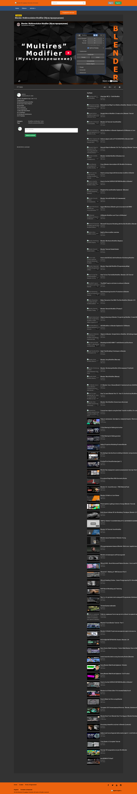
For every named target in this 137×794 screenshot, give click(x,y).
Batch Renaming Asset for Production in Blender (114, 291)
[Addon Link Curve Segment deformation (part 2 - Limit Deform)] (93, 735)
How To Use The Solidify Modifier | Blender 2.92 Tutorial (116, 274)
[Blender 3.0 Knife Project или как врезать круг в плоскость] (93, 633)
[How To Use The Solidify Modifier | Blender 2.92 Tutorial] (93, 276)
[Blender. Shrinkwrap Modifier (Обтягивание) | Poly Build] (93, 370)
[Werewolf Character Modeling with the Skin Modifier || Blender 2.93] (93, 225)
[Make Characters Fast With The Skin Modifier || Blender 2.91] (93, 302)
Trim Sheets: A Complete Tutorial (110, 741)
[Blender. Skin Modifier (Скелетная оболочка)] (93, 403)
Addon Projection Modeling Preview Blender (113, 444)
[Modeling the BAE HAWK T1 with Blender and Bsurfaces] (93, 344)
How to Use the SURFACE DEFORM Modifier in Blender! (116, 181)
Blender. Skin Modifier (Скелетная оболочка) (114, 402)
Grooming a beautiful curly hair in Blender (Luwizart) (115, 724)
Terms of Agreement (30, 784)
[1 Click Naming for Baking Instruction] (93, 430)
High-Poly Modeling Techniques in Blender (113, 351)
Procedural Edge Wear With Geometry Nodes (113, 478)
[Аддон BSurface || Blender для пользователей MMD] (93, 208)
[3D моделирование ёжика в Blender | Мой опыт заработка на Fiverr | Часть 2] (93, 549)
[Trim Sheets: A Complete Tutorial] (93, 744)
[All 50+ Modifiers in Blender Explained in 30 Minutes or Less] (93, 132)
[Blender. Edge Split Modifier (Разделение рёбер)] (93, 268)
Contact (21, 784)
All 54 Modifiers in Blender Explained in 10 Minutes (115, 325)
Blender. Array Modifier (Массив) (110, 359)
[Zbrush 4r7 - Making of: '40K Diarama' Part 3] (93, 574)
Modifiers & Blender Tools (36, 121)
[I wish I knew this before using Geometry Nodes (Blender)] (93, 659)
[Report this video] (119, 87)
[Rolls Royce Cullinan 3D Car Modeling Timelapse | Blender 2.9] (93, 515)
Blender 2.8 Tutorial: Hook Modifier (110, 122)
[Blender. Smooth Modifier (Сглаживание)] (93, 200)
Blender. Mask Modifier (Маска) (109, 376)
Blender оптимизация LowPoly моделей (112, 555)
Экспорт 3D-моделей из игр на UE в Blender (113, 750)
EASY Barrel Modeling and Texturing (111, 588)
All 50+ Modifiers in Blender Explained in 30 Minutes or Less (117, 130)
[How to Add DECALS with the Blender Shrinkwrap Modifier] (93, 260)
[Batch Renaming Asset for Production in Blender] (93, 293)
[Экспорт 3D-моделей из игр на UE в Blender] (93, 752)
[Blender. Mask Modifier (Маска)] (93, 377)
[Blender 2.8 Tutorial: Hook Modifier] (93, 123)
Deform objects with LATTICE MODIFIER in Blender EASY (116, 139)
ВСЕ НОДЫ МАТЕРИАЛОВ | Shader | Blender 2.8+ (114, 639)
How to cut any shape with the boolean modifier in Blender (117, 173)
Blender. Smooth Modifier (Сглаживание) (112, 198)
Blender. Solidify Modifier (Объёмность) (112, 156)
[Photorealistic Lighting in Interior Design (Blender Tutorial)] (93, 506)
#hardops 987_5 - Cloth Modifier (110, 96)
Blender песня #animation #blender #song (113, 538)
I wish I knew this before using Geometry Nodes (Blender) (117, 656)
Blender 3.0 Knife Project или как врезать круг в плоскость (118, 631)
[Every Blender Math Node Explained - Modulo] (93, 667)
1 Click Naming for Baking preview (110, 436)
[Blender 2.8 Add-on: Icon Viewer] (93, 498)
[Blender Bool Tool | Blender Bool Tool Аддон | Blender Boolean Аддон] (93, 718)
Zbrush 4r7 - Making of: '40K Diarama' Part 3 (113, 572)
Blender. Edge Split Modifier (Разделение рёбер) (114, 266)
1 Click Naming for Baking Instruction (111, 427)
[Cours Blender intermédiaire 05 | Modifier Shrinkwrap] (93, 166)
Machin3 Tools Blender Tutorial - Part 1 (112, 622)
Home (17, 8)
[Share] (114, 87)
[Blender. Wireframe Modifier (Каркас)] (93, 241)
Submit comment (30, 135)
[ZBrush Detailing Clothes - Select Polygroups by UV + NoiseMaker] (93, 583)
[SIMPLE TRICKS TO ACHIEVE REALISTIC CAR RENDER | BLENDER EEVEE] (93, 523)
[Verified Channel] (26, 94)
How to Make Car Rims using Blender (111, 699)
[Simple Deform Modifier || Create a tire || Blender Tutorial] (93, 115)
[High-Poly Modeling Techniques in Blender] (93, 352)
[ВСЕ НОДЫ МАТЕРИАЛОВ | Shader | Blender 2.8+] (93, 642)
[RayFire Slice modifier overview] (93, 233)
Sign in (111, 3)
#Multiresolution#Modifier (36, 123)
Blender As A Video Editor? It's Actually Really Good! (115, 690)
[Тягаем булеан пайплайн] (93, 608)
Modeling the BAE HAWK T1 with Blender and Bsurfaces (116, 342)
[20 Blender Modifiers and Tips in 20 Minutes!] (93, 217)
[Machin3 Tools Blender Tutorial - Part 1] (93, 625)
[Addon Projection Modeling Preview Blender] (93, 447)
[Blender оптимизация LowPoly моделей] (93, 557)
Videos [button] (24, 8)
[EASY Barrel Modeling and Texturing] (93, 591)
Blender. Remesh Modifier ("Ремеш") (111, 308)
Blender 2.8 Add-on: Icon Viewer (109, 495)
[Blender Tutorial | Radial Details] (93, 250)
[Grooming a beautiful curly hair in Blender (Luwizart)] (93, 727)
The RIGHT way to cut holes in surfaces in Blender (114, 283)
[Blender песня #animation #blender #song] (93, 540)
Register (118, 3)
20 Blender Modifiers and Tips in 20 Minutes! (113, 215)
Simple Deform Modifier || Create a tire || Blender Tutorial (116, 113)
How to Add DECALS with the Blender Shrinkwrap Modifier (117, 257)
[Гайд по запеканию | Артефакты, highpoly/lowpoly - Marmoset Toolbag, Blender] (93, 421)
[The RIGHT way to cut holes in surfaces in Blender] (93, 285)
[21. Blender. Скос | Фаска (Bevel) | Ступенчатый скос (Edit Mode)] (93, 387)
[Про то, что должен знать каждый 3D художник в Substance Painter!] (93, 599)
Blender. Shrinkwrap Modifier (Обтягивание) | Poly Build (116, 368)
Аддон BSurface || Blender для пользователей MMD (116, 207)
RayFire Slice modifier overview (109, 232)
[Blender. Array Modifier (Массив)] (93, 360)
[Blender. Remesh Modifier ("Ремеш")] (93, 309)
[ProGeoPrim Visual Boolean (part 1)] (93, 464)
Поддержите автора (68, 12)
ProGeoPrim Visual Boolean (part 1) (111, 461)
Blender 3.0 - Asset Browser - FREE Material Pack (114, 487)
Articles (32, 8)
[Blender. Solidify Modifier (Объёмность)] (93, 157)
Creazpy (104, 615)
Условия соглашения (26, 789)
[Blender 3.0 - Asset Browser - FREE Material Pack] (93, 489)
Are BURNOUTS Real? (106, 758)
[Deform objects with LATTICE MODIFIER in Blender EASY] (93, 140)
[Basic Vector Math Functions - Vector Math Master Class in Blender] (93, 650)
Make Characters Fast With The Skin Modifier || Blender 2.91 (117, 300)
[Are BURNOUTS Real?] (93, 761)
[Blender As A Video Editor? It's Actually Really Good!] (93, 693)
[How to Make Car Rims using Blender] (93, 701)
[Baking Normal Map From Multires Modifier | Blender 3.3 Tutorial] (93, 106)
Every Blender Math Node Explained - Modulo (113, 665)
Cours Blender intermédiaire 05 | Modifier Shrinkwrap (116, 164)
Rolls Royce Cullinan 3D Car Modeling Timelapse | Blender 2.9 (118, 512)
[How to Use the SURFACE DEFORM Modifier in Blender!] (93, 183)
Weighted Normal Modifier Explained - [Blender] (114, 190)
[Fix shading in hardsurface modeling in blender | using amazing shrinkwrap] (93, 455)
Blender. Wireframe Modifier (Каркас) (111, 241)
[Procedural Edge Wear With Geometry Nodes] (93, 481)
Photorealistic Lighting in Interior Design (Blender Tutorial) (117, 504)
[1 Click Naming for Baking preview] (93, 438)
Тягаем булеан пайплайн (108, 605)
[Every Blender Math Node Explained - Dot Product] (93, 676)
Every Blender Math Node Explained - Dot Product (115, 673)
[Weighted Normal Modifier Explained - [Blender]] (93, 191)
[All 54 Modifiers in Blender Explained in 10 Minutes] (93, 327)
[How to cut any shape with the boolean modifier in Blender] (93, 175)
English (119, 790)
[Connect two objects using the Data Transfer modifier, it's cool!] (93, 413)
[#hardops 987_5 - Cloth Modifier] (93, 97)
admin (24, 94)
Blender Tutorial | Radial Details (109, 249)
